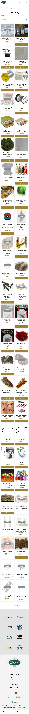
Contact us (14, 680)
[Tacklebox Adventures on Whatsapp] (18, 688)
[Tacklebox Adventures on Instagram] (14, 688)
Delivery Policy (11, 707)
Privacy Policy (14, 705)
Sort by (3, 15)
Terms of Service (6, 705)
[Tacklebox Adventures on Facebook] (11, 688)
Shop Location (14, 678)
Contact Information (20, 707)
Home (2, 8)
